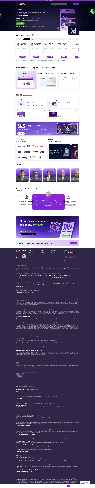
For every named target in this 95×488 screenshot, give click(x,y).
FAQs (52, 254)
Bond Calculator (68, 271)
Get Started (20, 23)
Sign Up (76, 3)
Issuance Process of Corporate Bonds (36, 275)
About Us (30, 250)
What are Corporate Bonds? (24, 275)
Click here (22, 280)
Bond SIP (61, 273)
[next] (77, 151)
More (49, 3)
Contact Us (42, 254)
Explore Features (51, 273)
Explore (41, 250)
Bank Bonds (34, 271)
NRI (44, 273)
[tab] (20, 35)
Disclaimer (31, 256)
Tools (33, 3)
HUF (42, 273)
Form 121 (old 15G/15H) (19, 273)
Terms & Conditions (32, 254)
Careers (41, 256)
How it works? (42, 252)
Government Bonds (40, 271)
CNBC (47, 273)
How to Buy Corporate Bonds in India (49, 275)
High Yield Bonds (22, 271)
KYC (40, 3)
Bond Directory (54, 250)
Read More (22, 56)
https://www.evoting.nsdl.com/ (30, 292)
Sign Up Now (73, 243)
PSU (60, 271)
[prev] (49, 151)
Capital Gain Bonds (47, 271)
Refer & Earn (44, 3)
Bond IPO (63, 271)
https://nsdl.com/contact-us (36, 290)
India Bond (67, 253)
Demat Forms (53, 256)
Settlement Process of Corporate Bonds (63, 275)
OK (68, 485)
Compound (57, 273)
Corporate (38, 273)
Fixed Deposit (26, 273)
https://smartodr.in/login (31, 288)
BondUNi (37, 3)
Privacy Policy (31, 252)
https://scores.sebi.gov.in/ (24, 286)
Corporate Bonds (33, 273)
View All (43, 99)
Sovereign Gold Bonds (55, 271)
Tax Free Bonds (28, 271)
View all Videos (21, 133)
